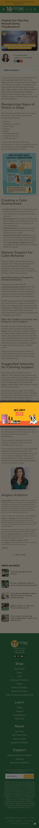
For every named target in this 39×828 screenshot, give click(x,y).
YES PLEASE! (19, 412)
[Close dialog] (1, 403)
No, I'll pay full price (19, 414)
